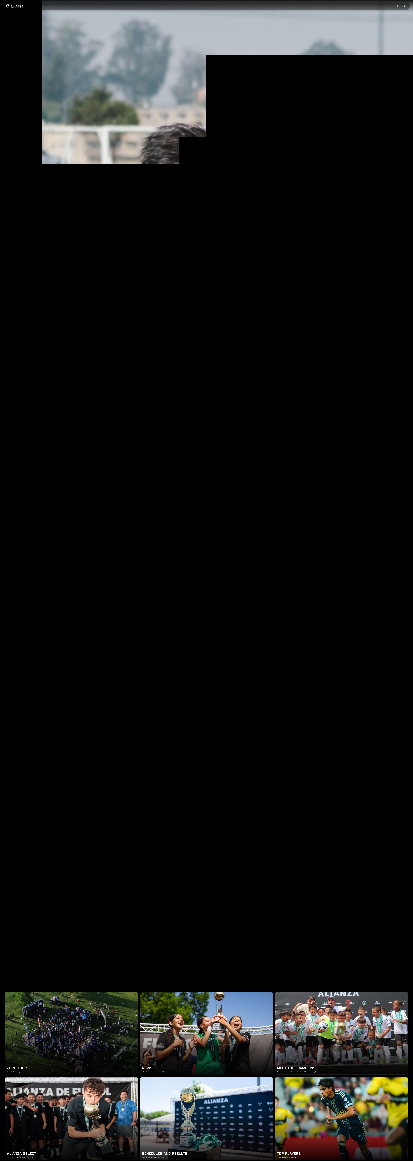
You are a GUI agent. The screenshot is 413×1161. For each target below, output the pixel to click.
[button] (398, 6)
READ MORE (14, 976)
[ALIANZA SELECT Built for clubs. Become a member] (71, 1119)
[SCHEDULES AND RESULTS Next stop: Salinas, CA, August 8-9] (206, 1119)
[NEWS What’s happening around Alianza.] (206, 1033)
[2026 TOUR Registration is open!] (71, 1033)
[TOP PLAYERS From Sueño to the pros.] (341, 1119)
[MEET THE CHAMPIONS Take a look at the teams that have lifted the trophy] (341, 1033)
